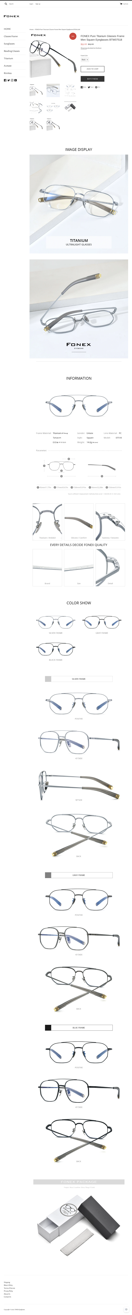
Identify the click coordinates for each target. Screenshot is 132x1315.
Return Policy (8, 1285)
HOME (7, 29)
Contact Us (7, 1297)
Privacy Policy (8, 1291)
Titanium (8, 58)
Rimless (8, 73)
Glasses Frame (11, 36)
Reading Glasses (12, 51)
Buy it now (92, 79)
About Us (7, 1294)
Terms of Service (9, 1288)
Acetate (7, 66)
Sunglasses (9, 43)
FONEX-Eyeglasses (20, 1309)
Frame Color (84, 55)
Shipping (84, 48)
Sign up (38, 4)
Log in (31, 4)
